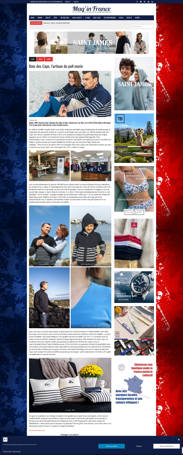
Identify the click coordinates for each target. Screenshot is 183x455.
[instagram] (141, 1)
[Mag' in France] (91, 9)
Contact (76, 2)
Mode (32, 17)
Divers (137, 17)
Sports (129, 17)
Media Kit (67, 2)
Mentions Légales (17, 451)
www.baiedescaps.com (36, 430)
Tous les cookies (111, 446)
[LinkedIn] (152, 1)
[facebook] (137, 1)
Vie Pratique (64, 17)
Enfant (40, 17)
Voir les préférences (166, 446)
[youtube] (148, 1)
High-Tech (97, 17)
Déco (55, 17)
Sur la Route (77, 17)
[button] (179, 439)
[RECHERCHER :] (142, 26)
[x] (144, 1)
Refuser (139, 446)
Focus (121, 17)
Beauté (48, 17)
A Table (87, 17)
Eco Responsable (110, 17)
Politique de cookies (7, 451)
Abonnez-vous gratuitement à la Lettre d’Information (46, 2)
